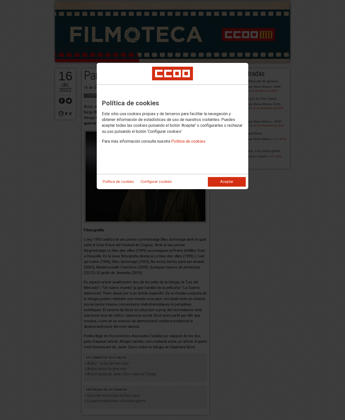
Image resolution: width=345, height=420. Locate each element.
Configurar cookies (156, 182)
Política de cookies (188, 141)
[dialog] (172, 126)
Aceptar (226, 182)
